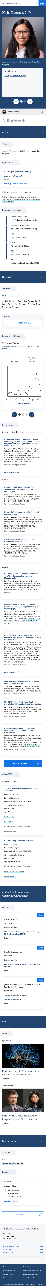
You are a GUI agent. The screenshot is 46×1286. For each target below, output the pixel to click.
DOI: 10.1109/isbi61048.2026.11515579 (16, 501)
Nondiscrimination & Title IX (32, 1270)
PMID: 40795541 (15, 660)
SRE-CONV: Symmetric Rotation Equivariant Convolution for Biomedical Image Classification (22, 703)
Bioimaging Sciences (9, 197)
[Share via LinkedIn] (11, 120)
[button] (10, 71)
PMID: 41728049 (29, 744)
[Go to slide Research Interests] (14, 414)
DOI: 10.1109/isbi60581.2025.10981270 (21, 713)
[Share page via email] (19, 120)
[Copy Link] (42, 132)
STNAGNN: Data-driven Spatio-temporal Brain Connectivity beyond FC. (22, 540)
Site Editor (26, 1267)
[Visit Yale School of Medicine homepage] (21, 1229)
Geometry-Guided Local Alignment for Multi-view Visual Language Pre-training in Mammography (21, 576)
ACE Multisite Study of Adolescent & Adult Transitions (20, 790)
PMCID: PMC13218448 (18, 553)
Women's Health (9, 816)
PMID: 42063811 (24, 588)
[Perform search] (36, 3)
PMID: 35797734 (21, 460)
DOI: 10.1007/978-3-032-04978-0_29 (26, 590)
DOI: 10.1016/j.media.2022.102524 (25, 462)
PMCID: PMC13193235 (23, 526)
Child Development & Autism (14, 871)
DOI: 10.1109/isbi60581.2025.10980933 (27, 747)
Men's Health (8, 821)
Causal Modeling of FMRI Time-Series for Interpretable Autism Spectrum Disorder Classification (20, 730)
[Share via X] (4, 120)
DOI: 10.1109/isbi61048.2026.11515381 (19, 527)
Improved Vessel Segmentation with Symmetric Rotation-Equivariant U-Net (22, 682)
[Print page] (23, 120)
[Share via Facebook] (8, 120)
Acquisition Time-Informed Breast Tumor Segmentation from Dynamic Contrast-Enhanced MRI (20, 489)
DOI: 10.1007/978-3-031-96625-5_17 (26, 620)
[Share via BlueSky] (15, 120)
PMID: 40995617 (29, 618)
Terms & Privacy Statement (31, 1274)
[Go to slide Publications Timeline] (19, 414)
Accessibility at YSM (9, 1270)
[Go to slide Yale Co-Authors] (23, 414)
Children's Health (10, 832)
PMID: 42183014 (9, 526)
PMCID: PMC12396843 (29, 660)
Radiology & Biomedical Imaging (15, 76)
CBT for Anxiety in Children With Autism (19, 840)
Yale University (8, 1278)
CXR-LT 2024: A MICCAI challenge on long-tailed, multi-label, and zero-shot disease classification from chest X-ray (22, 637)
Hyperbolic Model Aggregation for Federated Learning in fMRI (21, 513)
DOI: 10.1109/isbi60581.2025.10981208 (28, 691)
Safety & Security (8, 1274)
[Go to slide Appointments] (21, 101)
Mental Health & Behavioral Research (17, 827)
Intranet (5, 1267)
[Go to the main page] (11, 3)
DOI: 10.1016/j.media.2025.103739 (22, 661)
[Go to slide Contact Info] (16, 101)
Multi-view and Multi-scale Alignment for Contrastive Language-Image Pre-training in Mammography (21, 606)
